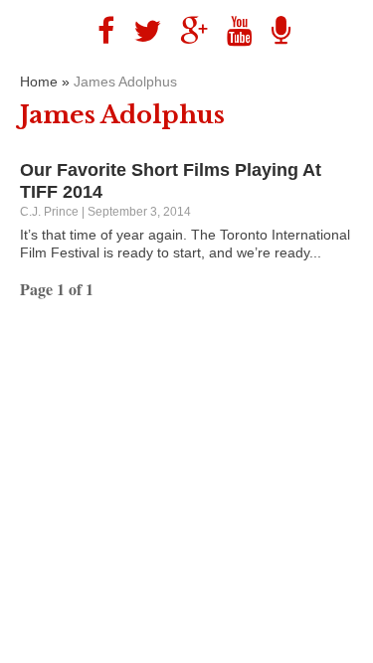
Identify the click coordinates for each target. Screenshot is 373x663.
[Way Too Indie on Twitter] (139, 31)
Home (39, 81)
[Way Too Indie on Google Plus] (186, 31)
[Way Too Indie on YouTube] (232, 31)
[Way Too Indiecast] (273, 31)
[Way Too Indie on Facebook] (98, 31)
